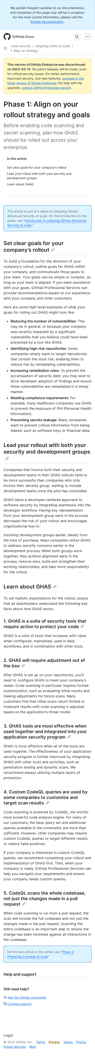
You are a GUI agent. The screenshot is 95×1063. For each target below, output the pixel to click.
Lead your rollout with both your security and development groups (47, 448)
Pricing (81, 1042)
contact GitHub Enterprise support (46, 87)
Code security (21, 46)
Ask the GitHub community (27, 997)
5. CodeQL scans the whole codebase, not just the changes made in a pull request (45, 898)
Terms (40, 1042)
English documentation (47, 22)
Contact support (20, 1004)
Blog (32, 1046)
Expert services (15, 1046)
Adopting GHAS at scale (52, 46)
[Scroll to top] (85, 1053)
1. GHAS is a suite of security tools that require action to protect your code (45, 623)
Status (68, 1042)
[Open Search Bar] (76, 36)
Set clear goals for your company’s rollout (34, 246)
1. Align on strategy (24, 50)
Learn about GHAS (27, 586)
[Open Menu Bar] (87, 36)
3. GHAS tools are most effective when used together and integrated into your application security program (45, 731)
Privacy (54, 1042)
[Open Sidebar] (5, 48)
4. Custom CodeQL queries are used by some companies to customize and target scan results (46, 797)
